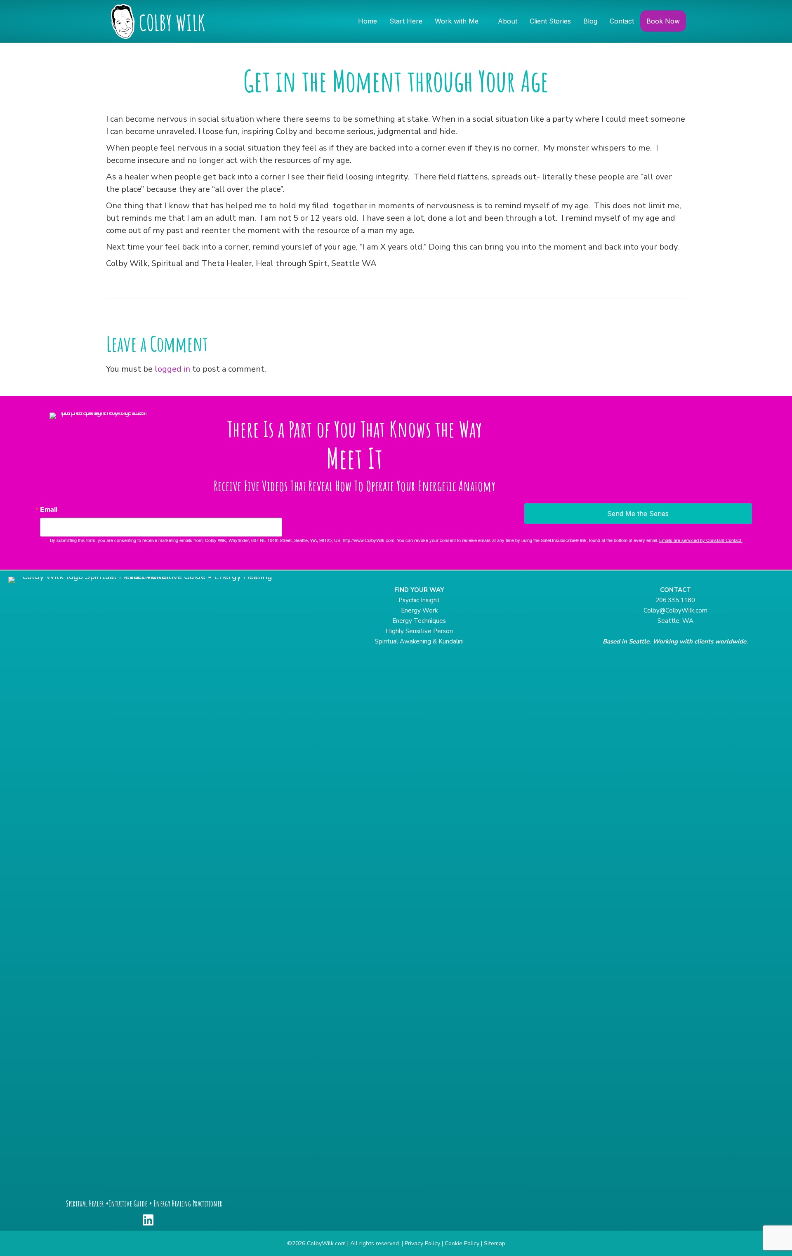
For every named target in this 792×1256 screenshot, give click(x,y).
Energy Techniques (419, 621)
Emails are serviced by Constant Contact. (700, 540)
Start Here (405, 21)
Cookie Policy (462, 1243)
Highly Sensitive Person (419, 631)
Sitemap (494, 1243)
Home (367, 21)
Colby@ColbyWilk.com (675, 610)
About (507, 21)
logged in (172, 369)
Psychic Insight (419, 600)
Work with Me (456, 21)
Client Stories (550, 21)
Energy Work (419, 610)
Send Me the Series (638, 513)
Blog (590, 21)
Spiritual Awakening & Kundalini (419, 641)
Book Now (663, 21)
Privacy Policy (422, 1243)
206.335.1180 (675, 600)
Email (48, 509)
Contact (622, 21)
